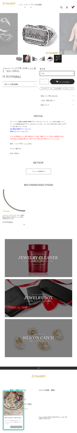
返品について (45, 105)
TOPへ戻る (38, 368)
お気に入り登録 (69, 88)
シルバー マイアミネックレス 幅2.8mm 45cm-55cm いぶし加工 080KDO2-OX (14, 217)
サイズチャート (45, 88)
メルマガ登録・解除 (46, 390)
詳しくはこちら (16, 426)
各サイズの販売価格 (11, 84)
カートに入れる (64, 82)
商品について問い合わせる (49, 96)
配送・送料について (18, 390)
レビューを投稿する (38, 171)
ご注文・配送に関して (48, 100)
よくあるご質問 (57, 88)
